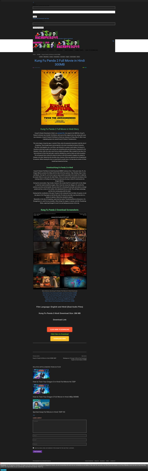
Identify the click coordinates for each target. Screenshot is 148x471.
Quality (51, 50)
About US (97, 461)
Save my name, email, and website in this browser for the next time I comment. (54, 448)
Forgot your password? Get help (41, 18)
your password (36, 15)
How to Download (91, 50)
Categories (43, 50)
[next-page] (34, 415)
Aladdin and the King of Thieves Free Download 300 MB (59, 297)
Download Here (60, 338)
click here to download (59, 329)
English (67, 56)
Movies (78, 56)
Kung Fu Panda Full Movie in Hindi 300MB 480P (44, 358)
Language (59, 50)
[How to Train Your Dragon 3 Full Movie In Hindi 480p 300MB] (59, 389)
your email (35, 26)
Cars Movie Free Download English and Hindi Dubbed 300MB (59, 295)
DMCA (107, 461)
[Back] (33, 2)
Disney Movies (56, 56)
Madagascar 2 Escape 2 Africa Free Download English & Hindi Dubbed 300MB (74, 359)
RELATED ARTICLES (39, 367)
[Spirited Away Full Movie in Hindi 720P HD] (59, 404)
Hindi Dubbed (69, 50)
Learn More (3, 470)
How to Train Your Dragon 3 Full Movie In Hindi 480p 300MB (56, 397)
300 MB (38, 54)
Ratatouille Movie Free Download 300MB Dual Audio (59, 299)
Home (35, 50)
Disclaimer (102, 461)
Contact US (112, 461)
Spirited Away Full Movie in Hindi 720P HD (49, 412)
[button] (113, 41)
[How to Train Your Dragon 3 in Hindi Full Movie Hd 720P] (59, 374)
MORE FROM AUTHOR (53, 367)
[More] (78, 348)
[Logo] (44, 47)
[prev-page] (33, 415)
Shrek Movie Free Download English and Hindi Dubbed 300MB (60, 293)
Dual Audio (63, 56)
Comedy (51, 56)
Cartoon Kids (37, 67)
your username (36, 10)
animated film (61, 133)
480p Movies (46, 56)
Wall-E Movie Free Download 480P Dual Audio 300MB (59, 301)
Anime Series (79, 50)
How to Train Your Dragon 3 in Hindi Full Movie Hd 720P (54, 382)
